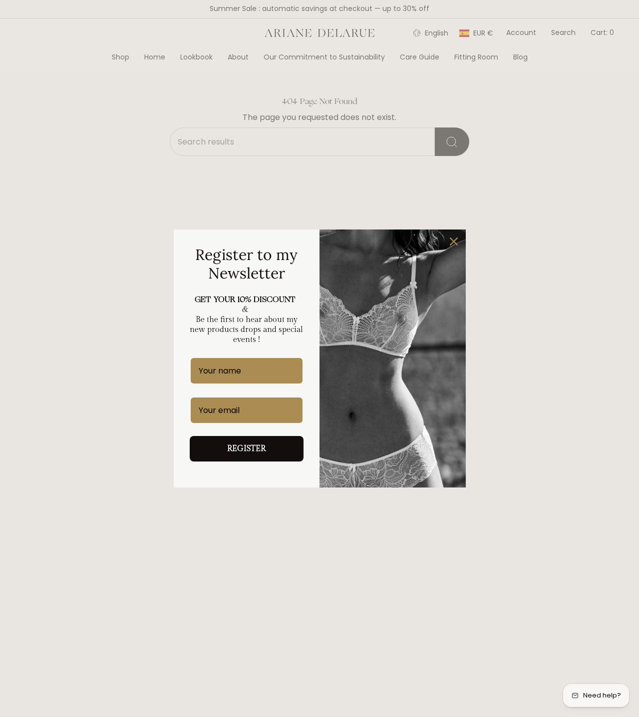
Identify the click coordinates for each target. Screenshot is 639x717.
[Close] (454, 242)
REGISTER (246, 449)
